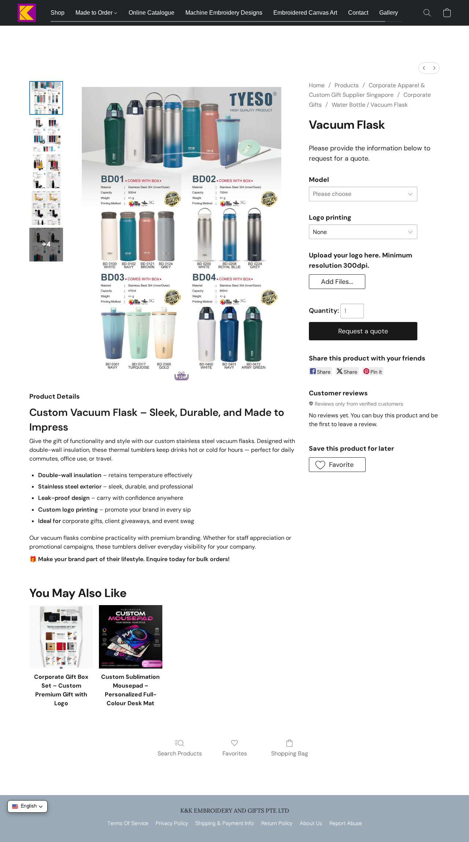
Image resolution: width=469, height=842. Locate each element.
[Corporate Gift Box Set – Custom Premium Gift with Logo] (61, 637)
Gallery (388, 13)
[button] (27, 13)
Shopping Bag (289, 753)
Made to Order (94, 13)
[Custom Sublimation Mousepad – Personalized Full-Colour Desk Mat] (130, 637)
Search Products (180, 753)
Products (347, 85)
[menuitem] (424, 68)
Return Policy (276, 823)
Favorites (234, 753)
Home (317, 85)
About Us (311, 823)
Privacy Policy (172, 823)
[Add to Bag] (363, 331)
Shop (57, 13)
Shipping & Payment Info (224, 823)
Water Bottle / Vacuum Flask (370, 105)
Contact (358, 13)
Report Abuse (345, 823)
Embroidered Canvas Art (305, 13)
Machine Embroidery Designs (223, 13)
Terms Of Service (127, 823)
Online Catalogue (151, 13)
